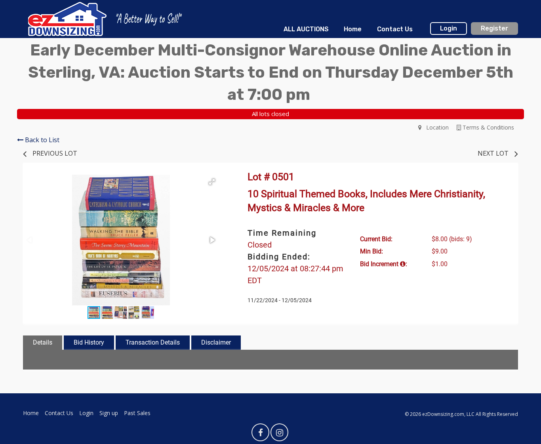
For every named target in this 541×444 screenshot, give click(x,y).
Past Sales (137, 413)
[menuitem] (306, 29)
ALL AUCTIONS (306, 29)
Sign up (108, 413)
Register (494, 28)
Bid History (89, 342)
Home (353, 29)
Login (448, 28)
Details (42, 342)
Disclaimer (216, 342)
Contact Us (395, 29)
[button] (212, 181)
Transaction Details (153, 342)
